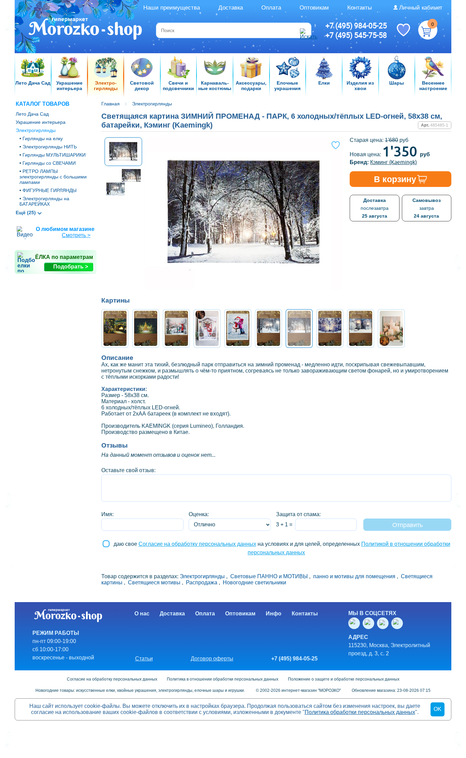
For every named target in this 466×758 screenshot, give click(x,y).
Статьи (144, 658)
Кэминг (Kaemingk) (393, 162)
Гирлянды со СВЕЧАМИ (49, 163)
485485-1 (439, 125)
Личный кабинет (420, 7)
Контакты (359, 7)
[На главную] (86, 30)
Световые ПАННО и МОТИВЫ (269, 576)
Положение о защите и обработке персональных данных (343, 679)
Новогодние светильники (254, 582)
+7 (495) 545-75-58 (356, 35)
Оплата (271, 7)
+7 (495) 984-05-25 (356, 25)
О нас (141, 613)
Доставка (230, 7)
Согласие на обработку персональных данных (197, 544)
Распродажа (201, 582)
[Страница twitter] (384, 623)
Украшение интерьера (40, 122)
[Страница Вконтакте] (355, 623)
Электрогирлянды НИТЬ (50, 146)
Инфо (273, 613)
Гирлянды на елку (43, 138)
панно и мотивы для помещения (354, 576)
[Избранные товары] (403, 29)
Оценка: (199, 514)
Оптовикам (314, 7)
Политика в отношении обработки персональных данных (222, 679)
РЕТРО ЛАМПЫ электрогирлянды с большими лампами (53, 177)
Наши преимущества (171, 7)
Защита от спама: (298, 514)
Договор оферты (212, 658)
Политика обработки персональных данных (360, 712)
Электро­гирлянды (36, 130)
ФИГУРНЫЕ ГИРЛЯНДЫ (49, 190)
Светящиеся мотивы (154, 582)
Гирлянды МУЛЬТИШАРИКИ (54, 155)
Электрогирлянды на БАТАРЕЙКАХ (44, 201)
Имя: (107, 514)
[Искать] (304, 30)
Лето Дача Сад (32, 114)
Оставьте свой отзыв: (128, 470)
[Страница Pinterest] (398, 623)
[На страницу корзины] (427, 30)
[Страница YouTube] (370, 623)
